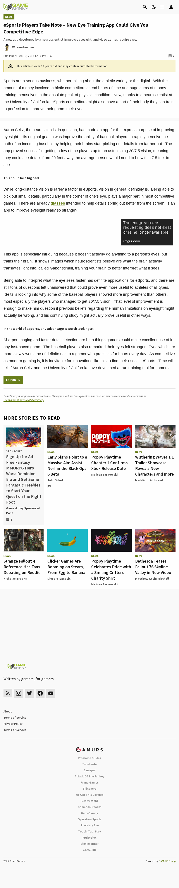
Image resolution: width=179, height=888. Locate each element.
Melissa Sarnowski (104, 474)
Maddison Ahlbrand (149, 480)
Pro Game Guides (89, 758)
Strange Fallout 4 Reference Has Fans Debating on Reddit (21, 566)
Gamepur (89, 770)
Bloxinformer (89, 844)
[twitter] (29, 693)
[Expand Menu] (162, 7)
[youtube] (50, 693)
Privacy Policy (12, 724)
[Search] (145, 7)
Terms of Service (14, 717)
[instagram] (18, 693)
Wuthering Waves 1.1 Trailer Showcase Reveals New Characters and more (154, 465)
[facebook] (40, 693)
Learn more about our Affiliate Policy (23, 399)
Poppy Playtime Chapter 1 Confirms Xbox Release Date (109, 462)
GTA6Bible (89, 850)
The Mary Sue (90, 825)
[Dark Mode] (153, 7)
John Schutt (56, 480)
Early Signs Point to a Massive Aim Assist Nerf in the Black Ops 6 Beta (67, 465)
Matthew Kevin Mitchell (152, 578)
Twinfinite (89, 764)
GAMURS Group (167, 861)
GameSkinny (89, 813)
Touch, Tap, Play (89, 831)
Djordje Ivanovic (59, 578)
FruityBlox (89, 837)
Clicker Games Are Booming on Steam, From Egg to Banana (66, 566)
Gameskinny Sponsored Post (23, 510)
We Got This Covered (89, 795)
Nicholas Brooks (15, 578)
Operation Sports (90, 819)
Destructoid (89, 801)
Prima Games (90, 782)
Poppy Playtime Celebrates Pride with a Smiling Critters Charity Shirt (111, 569)
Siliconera (89, 789)
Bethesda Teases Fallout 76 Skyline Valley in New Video (153, 566)
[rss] (7, 693)
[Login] (171, 7)
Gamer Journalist (90, 807)
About (7, 711)
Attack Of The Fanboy (89, 776)
